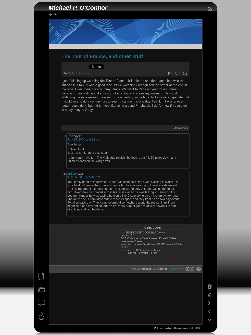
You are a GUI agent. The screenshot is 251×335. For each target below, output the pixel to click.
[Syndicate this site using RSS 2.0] (210, 9)
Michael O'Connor (78, 73)
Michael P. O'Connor (78, 7)
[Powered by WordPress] (198, 268)
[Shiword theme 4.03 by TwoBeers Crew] (189, 268)
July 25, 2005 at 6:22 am (83, 139)
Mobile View (177, 268)
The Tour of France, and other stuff (102, 56)
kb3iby (72, 173)
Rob (70, 136)
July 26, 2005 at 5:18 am (83, 177)
